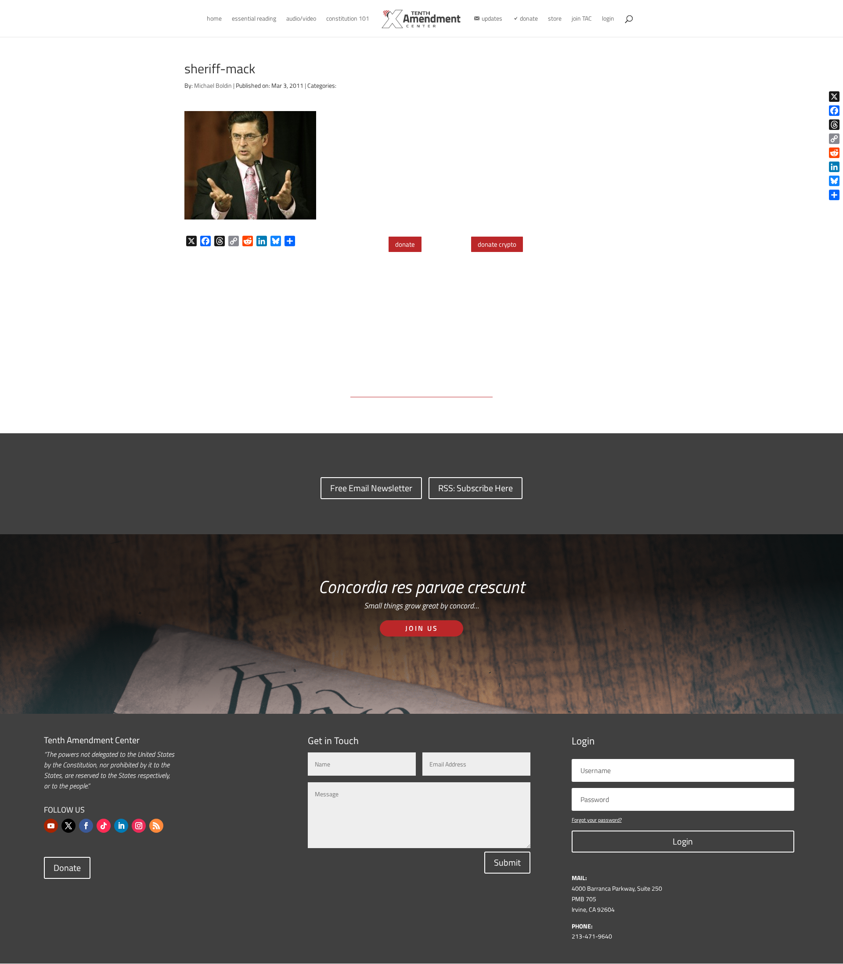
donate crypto (497, 244)
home (214, 19)
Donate (67, 867)
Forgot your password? (597, 820)
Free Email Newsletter (371, 488)
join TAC (582, 19)
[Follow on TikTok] (104, 826)
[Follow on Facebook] (86, 826)
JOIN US (421, 628)
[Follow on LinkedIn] (121, 826)
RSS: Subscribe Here (475, 488)
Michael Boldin (213, 85)
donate (405, 244)
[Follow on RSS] (156, 826)
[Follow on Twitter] (68, 826)
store (555, 19)
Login (683, 841)
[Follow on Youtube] (51, 826)
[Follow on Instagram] (139, 826)
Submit (507, 862)
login (608, 19)
